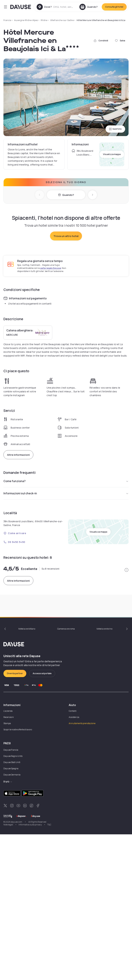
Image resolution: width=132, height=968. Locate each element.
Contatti (72, 710)
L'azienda (8, 710)
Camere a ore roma (66, 628)
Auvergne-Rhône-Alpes (26, 20)
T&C (49, 824)
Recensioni (8, 717)
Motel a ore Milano (26, 628)
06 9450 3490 (16, 542)
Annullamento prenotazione (82, 723)
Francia (7, 20)
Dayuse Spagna (10, 768)
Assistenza (74, 717)
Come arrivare (17, 533)
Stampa (7, 723)
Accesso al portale (42, 673)
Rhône (44, 20)
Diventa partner (15, 673)
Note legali (8, 824)
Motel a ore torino (104, 628)
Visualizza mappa (112, 154)
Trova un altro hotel (66, 236)
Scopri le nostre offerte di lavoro (17, 729)
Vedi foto (117, 128)
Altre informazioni (18, 455)
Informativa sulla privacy (30, 824)
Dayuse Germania (11, 774)
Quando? (68, 195)
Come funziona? (14, 481)
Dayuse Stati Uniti (11, 762)
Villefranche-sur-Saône (62, 20)
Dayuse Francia (10, 749)
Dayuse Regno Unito (13, 756)
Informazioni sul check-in (20, 493)
